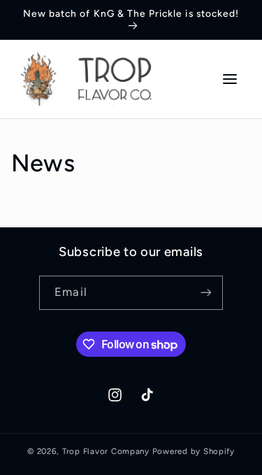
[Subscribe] (205, 293)
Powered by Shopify (193, 451)
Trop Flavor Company (106, 451)
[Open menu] (230, 79)
